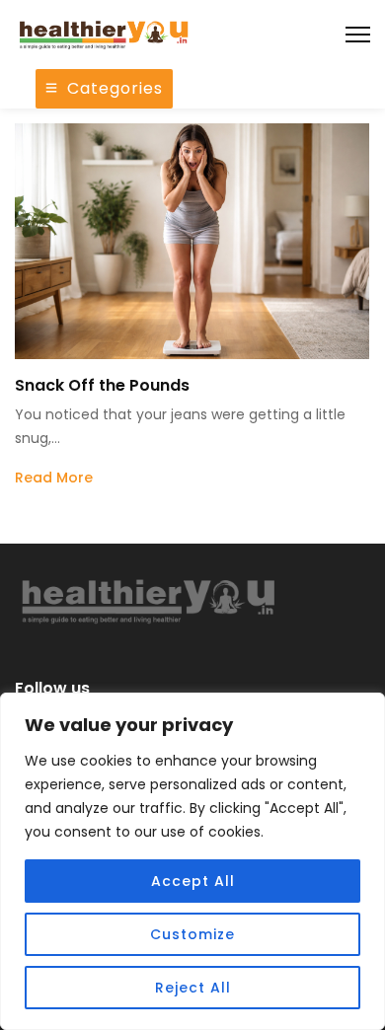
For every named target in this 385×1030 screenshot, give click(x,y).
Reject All (193, 987)
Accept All (193, 881)
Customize (192, 934)
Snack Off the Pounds (102, 385)
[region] (192, 861)
